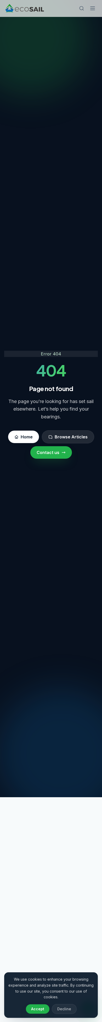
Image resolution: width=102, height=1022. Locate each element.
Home (27, 436)
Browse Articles (71, 436)
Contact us (48, 452)
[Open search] (81, 8)
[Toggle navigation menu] (92, 8)
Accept (37, 1009)
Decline (64, 1009)
